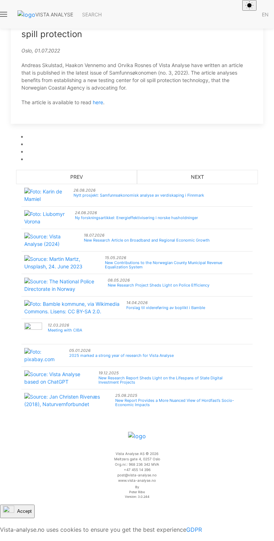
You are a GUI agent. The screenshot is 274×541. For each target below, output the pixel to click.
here (98, 102)
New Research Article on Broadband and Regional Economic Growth (147, 240)
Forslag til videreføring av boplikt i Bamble (165, 307)
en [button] (265, 14)
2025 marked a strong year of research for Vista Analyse (121, 355)
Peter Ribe (137, 492)
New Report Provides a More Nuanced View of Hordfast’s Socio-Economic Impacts (174, 402)
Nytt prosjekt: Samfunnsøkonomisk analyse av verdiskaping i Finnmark (138, 195)
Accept (24, 511)
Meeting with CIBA (65, 330)
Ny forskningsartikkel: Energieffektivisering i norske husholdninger (136, 218)
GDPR (194, 529)
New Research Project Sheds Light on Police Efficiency (158, 285)
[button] (4, 14)
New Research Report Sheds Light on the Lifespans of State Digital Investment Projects (160, 380)
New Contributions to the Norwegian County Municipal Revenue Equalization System (163, 265)
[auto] (249, 5)
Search (92, 14)
